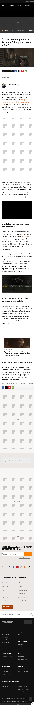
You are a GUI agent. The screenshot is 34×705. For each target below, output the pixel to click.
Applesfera (5, 637)
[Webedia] (29, 1)
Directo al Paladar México (9, 692)
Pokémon (6, 30)
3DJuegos (20, 632)
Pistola (23, 237)
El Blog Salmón (22, 669)
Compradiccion (6, 674)
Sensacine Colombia (23, 689)
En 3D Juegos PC (10, 349)
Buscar (31, 614)
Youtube (17, 566)
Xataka (4, 632)
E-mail (26, 71)
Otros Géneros (6, 583)
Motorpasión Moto (22, 659)
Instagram (21, 566)
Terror (17, 383)
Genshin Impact (22, 590)
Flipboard (22, 71)
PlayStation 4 (22, 601)
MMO (3, 590)
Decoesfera (5, 671)
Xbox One (5, 597)
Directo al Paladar (7, 656)
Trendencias (5, 669)
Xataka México (6, 684)
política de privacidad (24, 558)
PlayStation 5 (6, 601)
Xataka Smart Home (7, 640)
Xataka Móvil (5, 634)
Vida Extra (20, 634)
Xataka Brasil (5, 686)
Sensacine (20, 644)
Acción (19, 6)
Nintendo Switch (20, 30)
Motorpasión (21, 656)
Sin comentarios (8, 71)
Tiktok (29, 566)
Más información (26, 703)
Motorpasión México (23, 692)
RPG (3, 6)
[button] (13, 85)
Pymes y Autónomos (23, 671)
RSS (25, 566)
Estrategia (29, 6)
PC (3, 594)
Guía (24, 383)
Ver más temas (7, 607)
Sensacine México (22, 686)
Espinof (20, 647)
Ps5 (13, 30)
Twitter (19, 71)
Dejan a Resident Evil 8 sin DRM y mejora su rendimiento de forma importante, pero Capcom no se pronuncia (17, 353)
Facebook (15, 71)
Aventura (10, 6)
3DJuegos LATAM (22, 684)
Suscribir (28, 554)
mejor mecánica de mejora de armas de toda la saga (15, 102)
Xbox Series (21, 594)
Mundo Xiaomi (6, 642)
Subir (27, 622)
